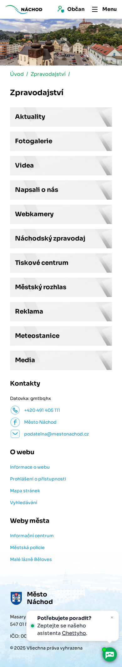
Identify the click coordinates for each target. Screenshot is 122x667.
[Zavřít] (112, 617)
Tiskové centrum (42, 263)
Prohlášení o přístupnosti (38, 479)
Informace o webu (30, 467)
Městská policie (27, 547)
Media (25, 360)
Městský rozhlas (40, 287)
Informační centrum (32, 535)
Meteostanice (37, 336)
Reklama (29, 311)
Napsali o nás (36, 190)
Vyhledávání (23, 502)
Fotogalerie (33, 141)
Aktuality (30, 117)
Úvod (17, 74)
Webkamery (34, 214)
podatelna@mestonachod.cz (56, 434)
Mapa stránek (25, 491)
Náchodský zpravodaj (50, 238)
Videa (24, 165)
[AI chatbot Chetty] (109, 655)
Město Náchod (40, 422)
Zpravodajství (48, 74)
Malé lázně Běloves (31, 559)
